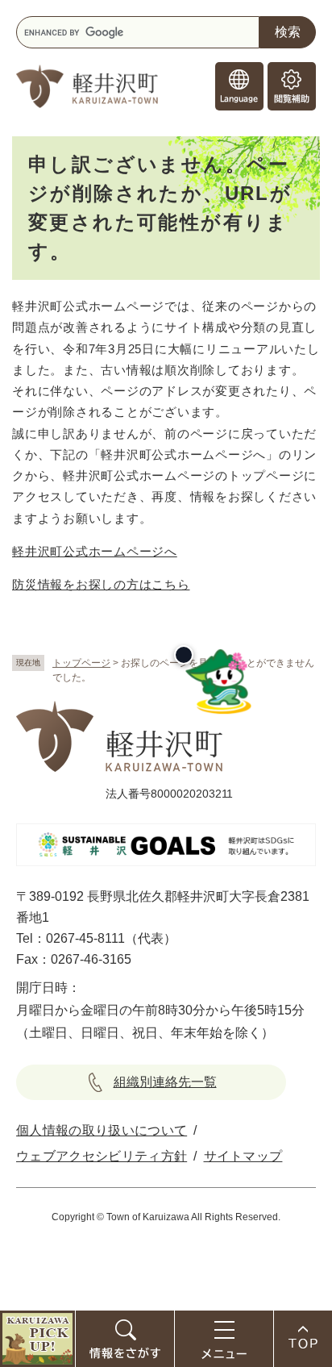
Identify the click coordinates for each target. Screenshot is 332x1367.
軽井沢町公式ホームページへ (94, 551)
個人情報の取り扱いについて (101, 1130)
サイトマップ (243, 1156)
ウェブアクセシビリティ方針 (101, 1156)
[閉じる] (183, 655)
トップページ (81, 663)
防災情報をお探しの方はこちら (101, 584)
